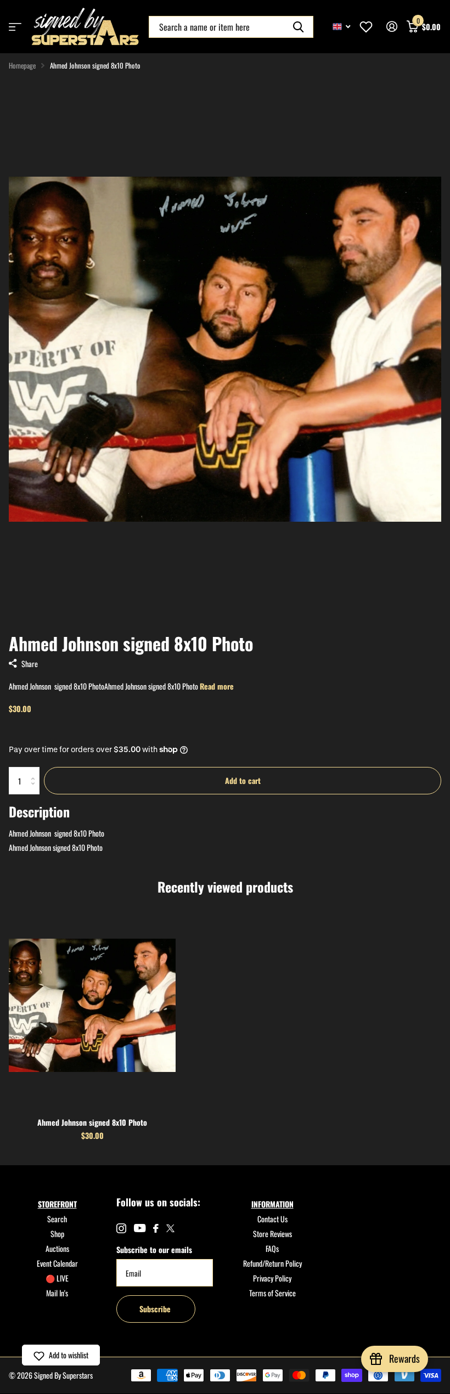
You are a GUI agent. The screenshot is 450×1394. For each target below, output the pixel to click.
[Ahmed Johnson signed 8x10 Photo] (92, 1005)
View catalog (15, 26)
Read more (217, 686)
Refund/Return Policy (272, 1263)
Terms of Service (272, 1293)
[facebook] (156, 1228)
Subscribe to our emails (154, 1249)
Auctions (57, 1248)
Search (57, 1218)
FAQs (272, 1248)
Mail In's (57, 1293)
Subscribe (156, 1308)
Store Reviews (272, 1233)
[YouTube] (139, 1228)
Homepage (22, 65)
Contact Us (272, 1218)
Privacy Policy (272, 1278)
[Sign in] (391, 26)
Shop (57, 1233)
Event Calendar (57, 1263)
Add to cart (243, 780)
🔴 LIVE (57, 1278)
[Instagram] (121, 1228)
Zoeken (298, 27)
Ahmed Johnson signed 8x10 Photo (92, 1122)
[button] (61, 1355)
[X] (170, 1228)
